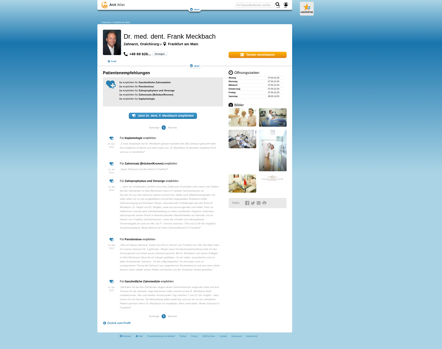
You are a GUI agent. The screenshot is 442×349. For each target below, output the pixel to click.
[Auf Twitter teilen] (253, 203)
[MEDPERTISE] (307, 14)
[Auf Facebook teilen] (247, 203)
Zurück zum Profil (118, 323)
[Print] (264, 203)
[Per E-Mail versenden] (259, 203)
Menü (197, 9)
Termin (260, 54)
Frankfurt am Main (121, 22)
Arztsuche (106, 22)
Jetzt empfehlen (165, 115)
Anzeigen (160, 53)
